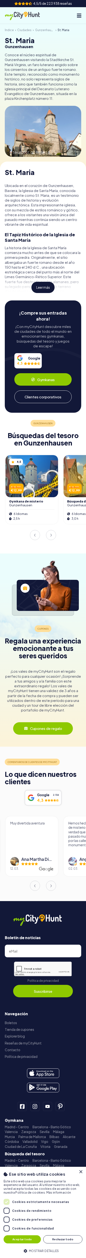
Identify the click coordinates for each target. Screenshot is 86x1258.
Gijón (56, 1142)
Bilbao (54, 1137)
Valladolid (30, 1142)
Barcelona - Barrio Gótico (51, 1127)
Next (51, 535)
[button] (43, 1250)
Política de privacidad (43, 980)
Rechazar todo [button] (62, 1239)
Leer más (43, 287)
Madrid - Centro (17, 1127)
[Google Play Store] (43, 1087)
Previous (35, 535)
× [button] (80, 1172)
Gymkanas (46, 379)
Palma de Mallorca (32, 1137)
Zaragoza (28, 1132)
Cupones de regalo (46, 728)
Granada (60, 1147)
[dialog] (43, 1212)
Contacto (12, 1050)
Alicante (69, 1137)
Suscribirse (43, 991)
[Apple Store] (43, 1073)
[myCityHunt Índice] (26, 15)
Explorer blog (15, 1036)
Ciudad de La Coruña (21, 1147)
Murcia (10, 1137)
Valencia (11, 1132)
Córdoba (12, 1142)
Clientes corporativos (43, 397)
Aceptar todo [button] (22, 1239)
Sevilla (44, 1132)
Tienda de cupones (19, 1029)
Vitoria (45, 1147)
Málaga (58, 1132)
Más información (58, 1192)
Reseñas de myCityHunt (23, 1043)
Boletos (11, 1023)
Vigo (44, 1142)
